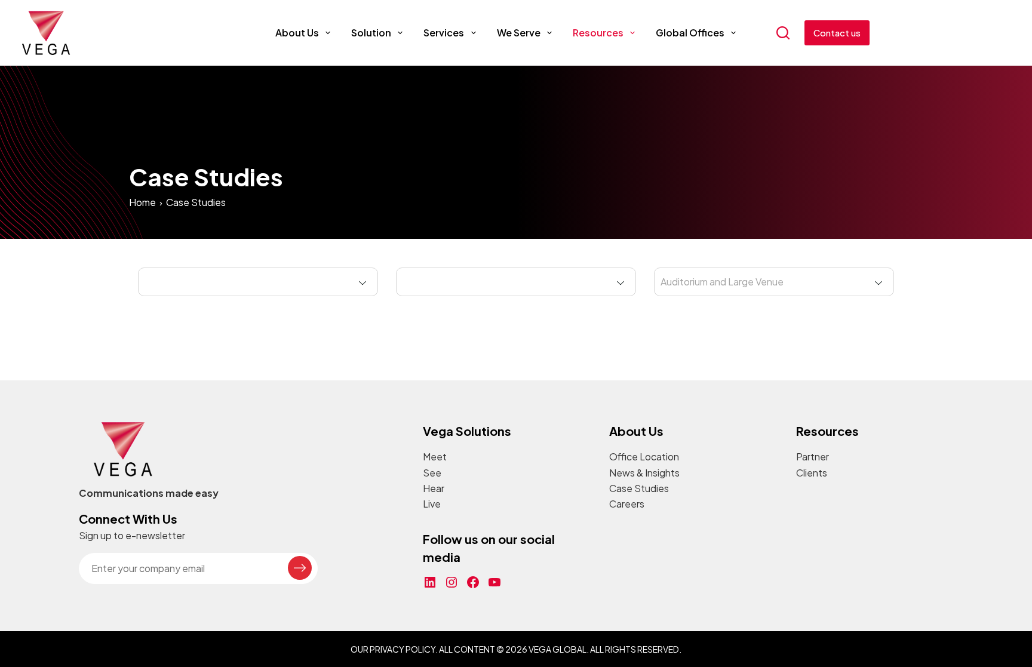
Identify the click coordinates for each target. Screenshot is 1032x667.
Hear (433, 488)
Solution (371, 32)
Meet (435, 456)
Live (432, 503)
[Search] (783, 32)
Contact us (837, 32)
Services (443, 32)
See (432, 472)
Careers (626, 503)
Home (142, 202)
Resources (598, 32)
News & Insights (644, 472)
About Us (297, 32)
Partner (812, 456)
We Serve (518, 32)
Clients (811, 472)
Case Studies (639, 488)
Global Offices (690, 32)
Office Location (644, 456)
